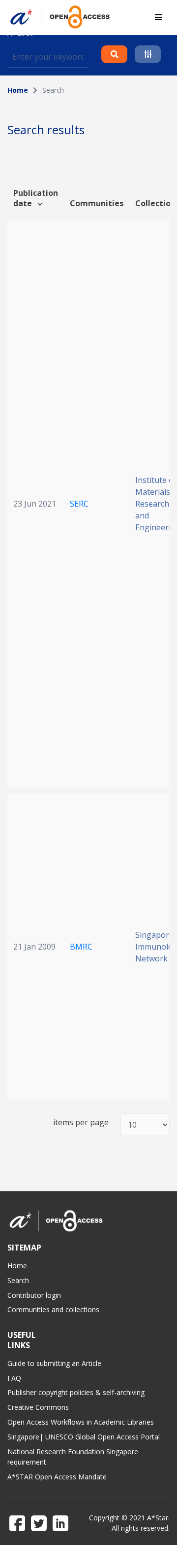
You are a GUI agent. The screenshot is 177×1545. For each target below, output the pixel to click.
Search (18, 1280)
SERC (79, 503)
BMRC (81, 946)
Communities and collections (53, 1309)
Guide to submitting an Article (54, 1363)
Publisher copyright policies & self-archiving (76, 1392)
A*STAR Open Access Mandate (57, 1476)
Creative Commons (38, 1407)
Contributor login (34, 1295)
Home (17, 90)
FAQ (14, 1378)
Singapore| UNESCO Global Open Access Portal (83, 1436)
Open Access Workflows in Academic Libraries (80, 1422)
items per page (81, 1122)
